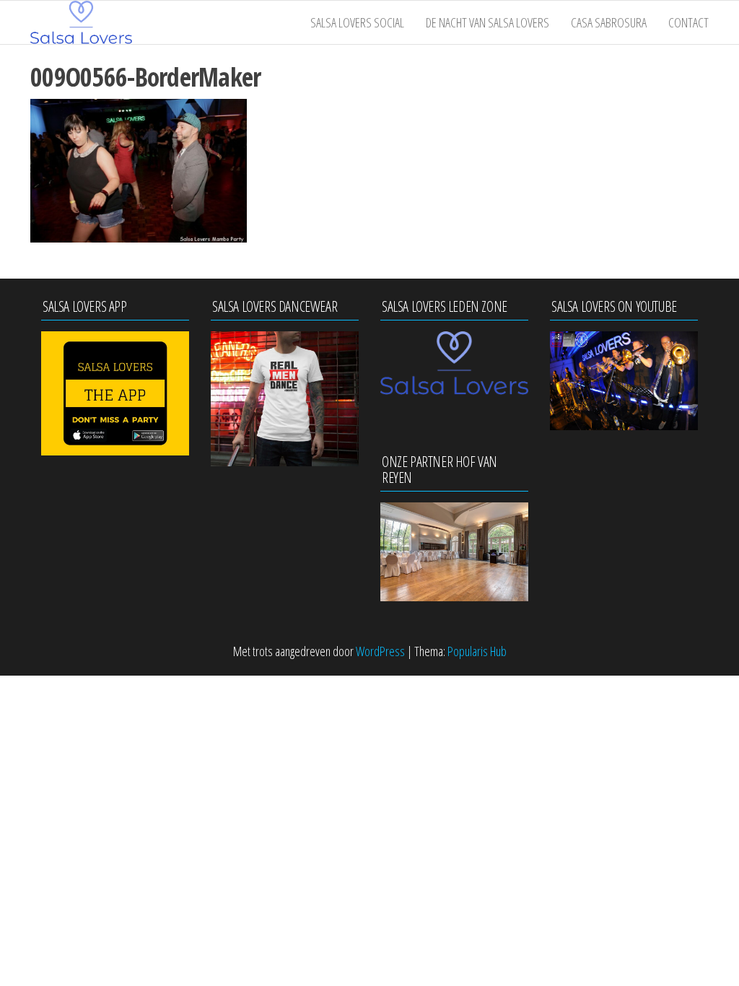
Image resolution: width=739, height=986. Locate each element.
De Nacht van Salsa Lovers (487, 22)
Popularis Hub (477, 651)
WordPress (380, 651)
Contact (688, 22)
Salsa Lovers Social (357, 22)
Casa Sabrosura (609, 22)
